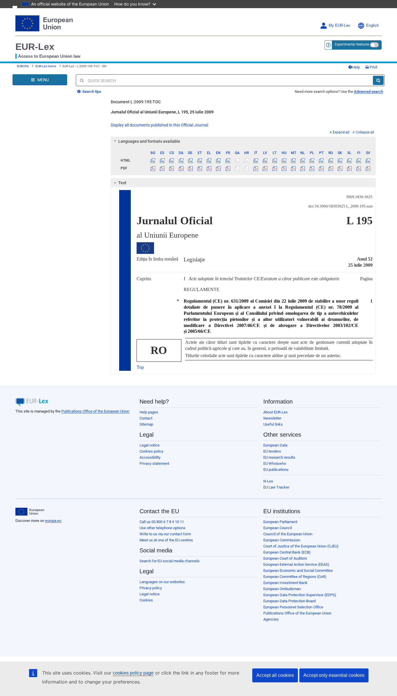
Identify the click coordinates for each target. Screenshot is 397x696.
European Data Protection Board (289, 601)
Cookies (146, 600)
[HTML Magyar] (283, 160)
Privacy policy (151, 588)
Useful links (273, 424)
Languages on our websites (162, 582)
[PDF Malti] (293, 168)
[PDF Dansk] (180, 168)
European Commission (281, 540)
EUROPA (23, 66)
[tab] (243, 141)
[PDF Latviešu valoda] (265, 168)
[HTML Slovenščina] (349, 160)
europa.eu (53, 520)
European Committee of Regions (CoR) (294, 576)
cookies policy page (133, 672)
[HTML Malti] (293, 160)
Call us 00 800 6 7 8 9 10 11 (162, 522)
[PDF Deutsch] (190, 168)
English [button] (372, 25)
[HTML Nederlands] (302, 160)
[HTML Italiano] (255, 160)
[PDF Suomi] (358, 168)
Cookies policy (151, 451)
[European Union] (29, 512)
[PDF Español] (162, 168)
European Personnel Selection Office (293, 607)
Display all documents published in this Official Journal (159, 125)
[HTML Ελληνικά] (209, 160)
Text (122, 182)
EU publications (276, 469)
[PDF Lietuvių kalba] (274, 168)
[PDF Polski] (311, 168)
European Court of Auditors (285, 558)
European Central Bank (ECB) (287, 552)
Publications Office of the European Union (95, 411)
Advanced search (368, 91)
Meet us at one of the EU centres (166, 540)
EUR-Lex (34, 46)
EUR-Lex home (45, 66)
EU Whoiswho (274, 463)
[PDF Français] (227, 168)
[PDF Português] (321, 168)
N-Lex (268, 481)
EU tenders (272, 451)
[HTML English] (218, 160)
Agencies (271, 619)
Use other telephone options (162, 528)
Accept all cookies (275, 675)
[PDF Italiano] (255, 168)
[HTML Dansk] (180, 160)
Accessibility (150, 457)
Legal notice (150, 445)
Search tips (91, 91)
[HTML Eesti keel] (199, 160)
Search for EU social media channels (170, 561)
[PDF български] (153, 168)
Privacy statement (154, 463)
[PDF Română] (330, 168)
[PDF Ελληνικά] (209, 168)
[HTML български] (153, 160)
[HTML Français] (227, 160)
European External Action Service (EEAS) (296, 564)
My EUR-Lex (339, 25)
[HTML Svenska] (368, 160)
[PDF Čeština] (171, 168)
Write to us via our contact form (165, 534)
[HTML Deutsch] (190, 160)
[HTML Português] (321, 160)
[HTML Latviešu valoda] (265, 160)
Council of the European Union (287, 534)
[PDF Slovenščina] (349, 168)
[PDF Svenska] (368, 168)
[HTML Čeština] (171, 160)
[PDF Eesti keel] (199, 168)
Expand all (341, 132)
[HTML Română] (330, 160)
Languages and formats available (149, 141)
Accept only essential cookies (333, 675)
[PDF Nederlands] (302, 168)
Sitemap (146, 424)
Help (356, 67)
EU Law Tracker (276, 487)
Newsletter (272, 418)
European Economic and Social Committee (298, 570)
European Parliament (280, 522)
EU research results (279, 457)
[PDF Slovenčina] (339, 168)
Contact (146, 418)
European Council (277, 528)
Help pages (149, 412)
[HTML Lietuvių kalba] (274, 160)
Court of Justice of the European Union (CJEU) (301, 546)
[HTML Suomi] (358, 160)
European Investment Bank (285, 583)
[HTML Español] (162, 160)
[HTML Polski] (311, 160)
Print (373, 67)
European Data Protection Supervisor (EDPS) (299, 595)
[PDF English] (218, 168)
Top (140, 367)
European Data (275, 445)
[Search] (378, 80)
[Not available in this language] (237, 160)
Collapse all (365, 132)
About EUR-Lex (275, 412)
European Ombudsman (282, 589)
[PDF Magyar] (283, 168)
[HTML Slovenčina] (339, 160)
